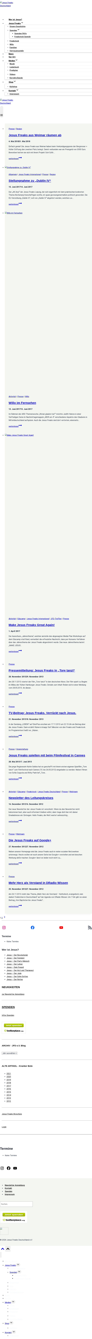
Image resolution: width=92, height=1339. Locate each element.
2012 (9, 1101)
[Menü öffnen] (1, 112)
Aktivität (12, 396)
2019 (9, 1080)
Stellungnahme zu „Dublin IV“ (30, 180)
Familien (13, 47)
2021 (9, 1073)
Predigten (14, 70)
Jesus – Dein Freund (15, 967)
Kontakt (8, 1332)
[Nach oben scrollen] (2, 1249)
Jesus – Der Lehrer (15, 964)
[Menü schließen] (1, 1255)
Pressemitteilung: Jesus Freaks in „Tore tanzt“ (42, 670)
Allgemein (13, 174)
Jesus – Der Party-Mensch (18, 961)
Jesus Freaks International (29, 174)
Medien (8, 1302)
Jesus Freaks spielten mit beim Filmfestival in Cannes (47, 755)
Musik (12, 64)
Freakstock (31, 792)
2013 (9, 1098)
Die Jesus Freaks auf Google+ (30, 840)
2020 (9, 1076)
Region (19, 129)
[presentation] (48, 167)
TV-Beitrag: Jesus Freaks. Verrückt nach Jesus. (42, 713)
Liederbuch (14, 67)
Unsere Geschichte (17, 26)
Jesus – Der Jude (14, 973)
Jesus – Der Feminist (15, 958)
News (11, 54)
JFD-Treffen (56, 619)
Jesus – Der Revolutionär (17, 955)
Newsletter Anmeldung (15, 1185)
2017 (9, 1086)
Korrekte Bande (16, 78)
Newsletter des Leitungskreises (31, 798)
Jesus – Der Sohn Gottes (17, 976)
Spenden (13, 1272)
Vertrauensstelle (17, 51)
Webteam (73, 792)
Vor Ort (12, 57)
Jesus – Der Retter (15, 979)
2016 (9, 1089)
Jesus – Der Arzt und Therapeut (20, 970)
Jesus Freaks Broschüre (12, 1114)
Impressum (14, 94)
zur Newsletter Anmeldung (13, 994)
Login (4, 1127)
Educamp (21, 619)
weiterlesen (15, 159)
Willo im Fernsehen (22, 402)
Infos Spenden (8, 1015)
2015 (9, 1092)
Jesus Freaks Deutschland (49, 792)
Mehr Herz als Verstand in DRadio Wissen (38, 882)
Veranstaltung (22, 749)
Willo (12, 44)
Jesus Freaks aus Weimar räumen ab (35, 135)
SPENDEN (8, 1007)
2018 (9, 1083)
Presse (12, 129)
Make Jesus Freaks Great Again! (32, 625)
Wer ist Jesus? (15, 19)
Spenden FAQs (20, 33)
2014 (9, 1095)
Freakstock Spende (22, 37)
